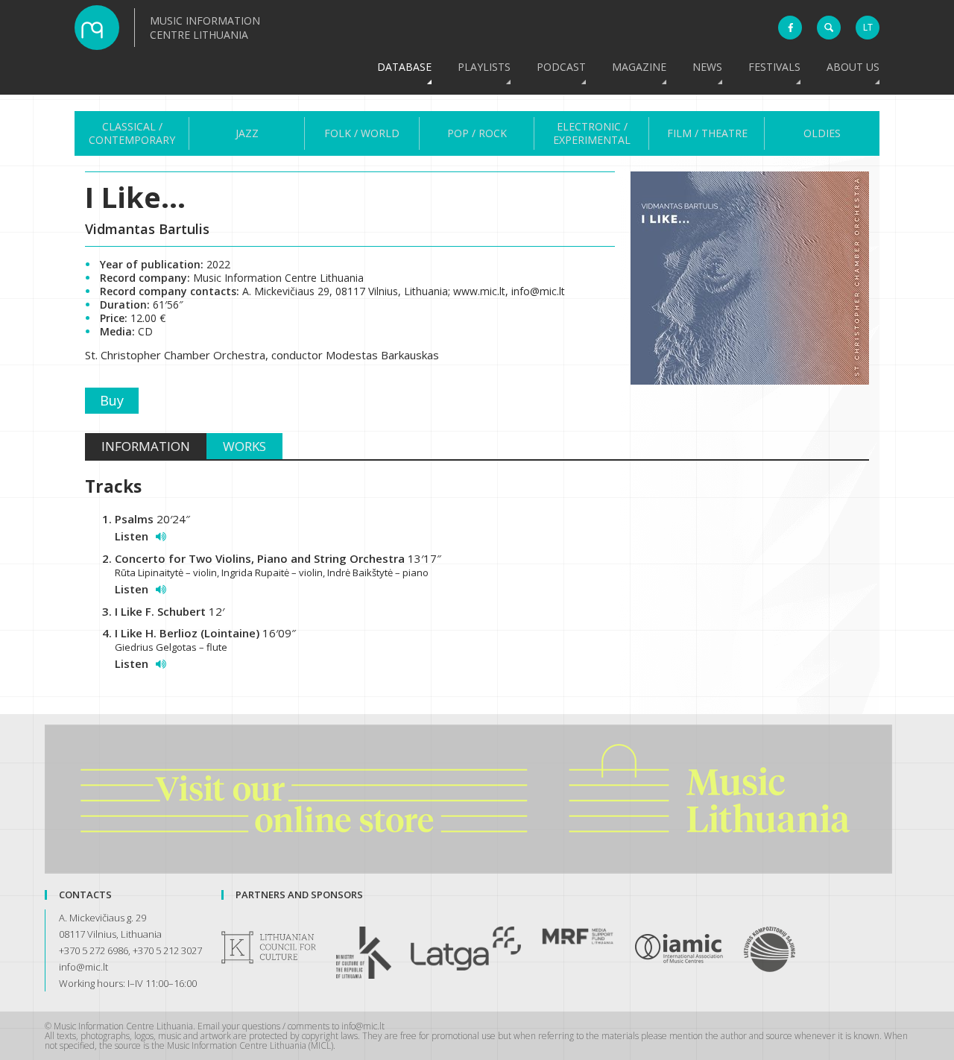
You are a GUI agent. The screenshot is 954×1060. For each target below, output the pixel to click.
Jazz (247, 133)
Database (404, 67)
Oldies (822, 133)
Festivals (774, 67)
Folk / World (361, 133)
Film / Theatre (707, 133)
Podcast (561, 67)
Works (244, 446)
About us (853, 67)
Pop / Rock (477, 133)
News (707, 67)
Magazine (639, 67)
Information (145, 446)
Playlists (484, 67)
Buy (112, 400)
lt (868, 27)
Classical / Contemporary (132, 133)
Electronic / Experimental (592, 133)
